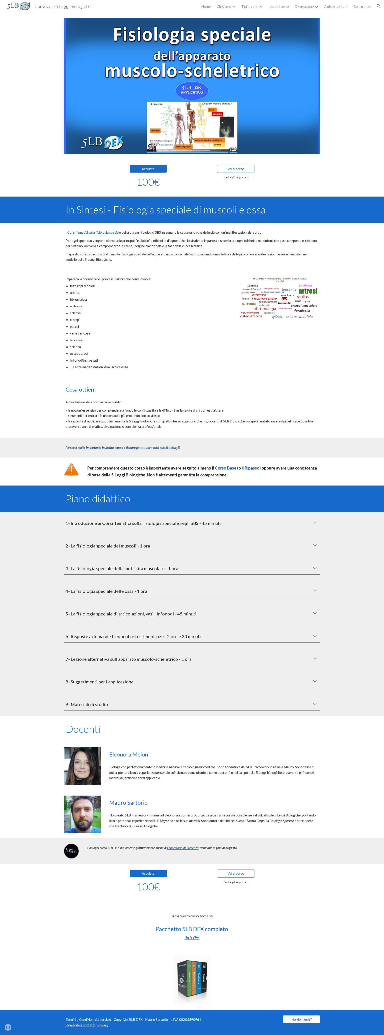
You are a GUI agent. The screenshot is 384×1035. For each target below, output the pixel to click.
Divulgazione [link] (304, 6)
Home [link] (206, 6)
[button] (378, 6)
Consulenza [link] (362, 6)
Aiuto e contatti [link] (336, 6)
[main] (148, 182)
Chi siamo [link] (224, 6)
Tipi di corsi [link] (250, 6)
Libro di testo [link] (279, 6)
